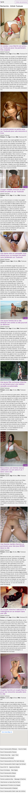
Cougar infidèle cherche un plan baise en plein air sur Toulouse (12, 190)
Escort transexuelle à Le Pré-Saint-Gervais (12, 761)
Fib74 (2, 2)
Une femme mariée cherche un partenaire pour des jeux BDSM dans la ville (12, 546)
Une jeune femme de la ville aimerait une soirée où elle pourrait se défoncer (13, 322)
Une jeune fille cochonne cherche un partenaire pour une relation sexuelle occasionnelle (13, 384)
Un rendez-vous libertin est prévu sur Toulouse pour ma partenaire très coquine (13, 48)
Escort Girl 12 (4, 767)
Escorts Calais (22, 749)
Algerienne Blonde (14, 767)
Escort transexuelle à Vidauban (9, 788)
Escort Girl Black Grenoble (7, 776)
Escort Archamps (5, 770)
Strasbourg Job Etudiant (7, 758)
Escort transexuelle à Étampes (8, 749)
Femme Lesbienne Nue (6, 779)
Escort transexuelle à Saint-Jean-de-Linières (12, 791)
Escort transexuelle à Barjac (8, 773)
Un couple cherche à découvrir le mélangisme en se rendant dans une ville (13, 611)
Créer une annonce (21, 2)
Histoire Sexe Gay (5, 755)
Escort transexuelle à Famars (8, 752)
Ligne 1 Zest (15, 755)
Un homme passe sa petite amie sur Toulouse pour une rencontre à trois (13, 131)
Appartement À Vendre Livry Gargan (10, 785)
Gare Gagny (14, 770)
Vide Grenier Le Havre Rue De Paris (10, 782)
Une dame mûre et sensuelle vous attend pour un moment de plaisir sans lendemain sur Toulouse (13, 255)
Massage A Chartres (20, 779)
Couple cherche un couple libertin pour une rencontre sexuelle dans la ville (13, 692)
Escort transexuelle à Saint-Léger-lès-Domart (13, 764)
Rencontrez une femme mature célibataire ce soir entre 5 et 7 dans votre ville (12, 470)
